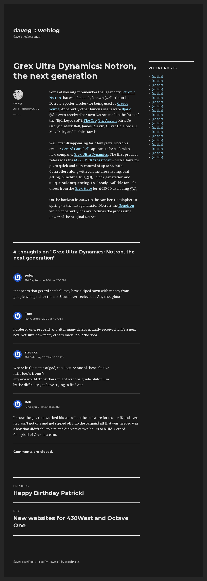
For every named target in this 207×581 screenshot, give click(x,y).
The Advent (107, 120)
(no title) (157, 76)
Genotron (126, 205)
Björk (126, 109)
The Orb (89, 120)
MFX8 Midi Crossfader (92, 160)
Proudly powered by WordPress (58, 562)
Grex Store (83, 188)
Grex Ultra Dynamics (91, 154)
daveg (17, 103)
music (17, 114)
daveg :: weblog (36, 30)
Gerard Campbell (76, 149)
